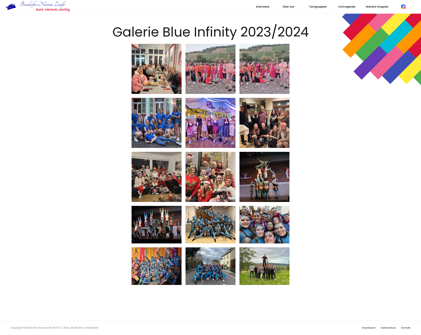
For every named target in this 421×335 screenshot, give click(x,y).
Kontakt (405, 327)
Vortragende (346, 7)
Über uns (288, 7)
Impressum (369, 327)
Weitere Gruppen (377, 7)
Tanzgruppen (318, 7)
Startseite (262, 7)
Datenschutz (388, 327)
